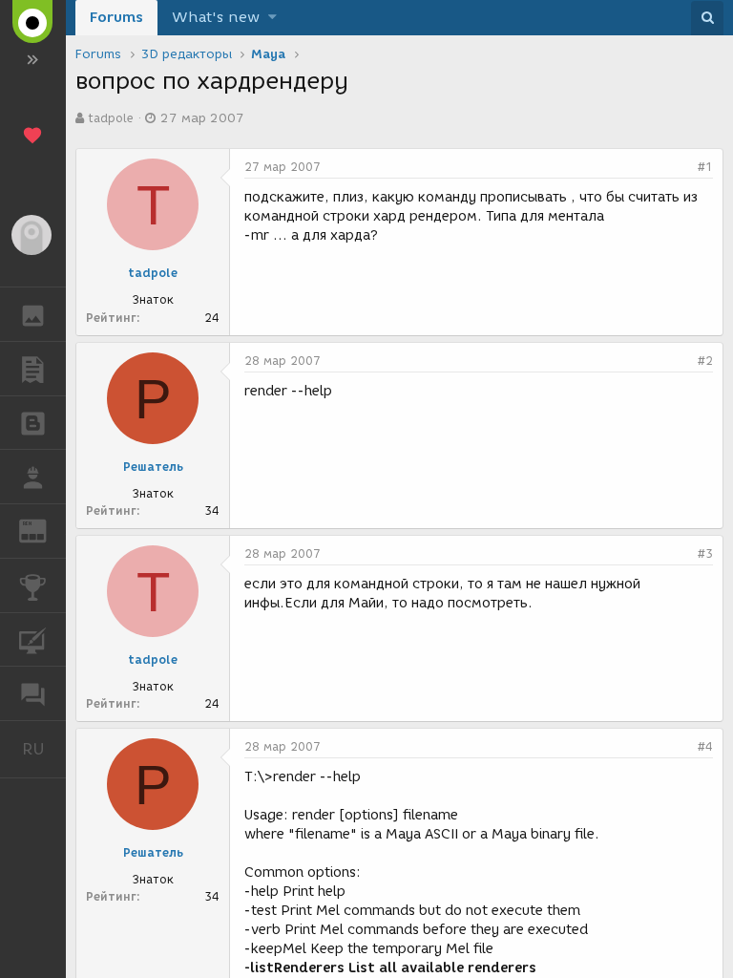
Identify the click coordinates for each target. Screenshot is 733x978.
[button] (272, 17)
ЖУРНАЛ (44, 530)
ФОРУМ (33, 693)
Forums (116, 17)
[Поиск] (707, 18)
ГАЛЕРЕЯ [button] (33, 314)
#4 (705, 746)
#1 (705, 166)
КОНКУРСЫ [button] (33, 585)
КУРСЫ (33, 640)
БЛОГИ (33, 423)
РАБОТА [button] (33, 476)
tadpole (111, 118)
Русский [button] (44, 748)
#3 (705, 553)
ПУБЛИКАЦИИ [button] (33, 368)
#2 (705, 360)
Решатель (153, 466)
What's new (216, 17)
